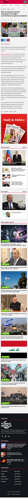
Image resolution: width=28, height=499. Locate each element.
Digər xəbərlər (18, 476)
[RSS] (8, 436)
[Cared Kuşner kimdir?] (6, 214)
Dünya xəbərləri (5, 264)
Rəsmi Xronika (18, 484)
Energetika (3, 481)
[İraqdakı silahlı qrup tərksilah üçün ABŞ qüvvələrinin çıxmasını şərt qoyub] (14, 349)
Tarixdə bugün (18, 481)
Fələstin (4, 9)
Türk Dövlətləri (4, 471)
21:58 (9, 449)
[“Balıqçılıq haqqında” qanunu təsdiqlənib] (6, 177)
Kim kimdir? (17, 473)
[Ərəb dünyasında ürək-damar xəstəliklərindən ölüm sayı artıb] (3, 454)
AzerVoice (9, 54)
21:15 (9, 456)
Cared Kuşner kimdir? (16, 212)
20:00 (9, 463)
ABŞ (12, 9)
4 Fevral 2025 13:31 (5, 20)
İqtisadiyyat (3, 476)
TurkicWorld (7, 44)
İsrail (8, 9)
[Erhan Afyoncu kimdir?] (14, 202)
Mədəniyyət (17, 478)
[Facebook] (2, 436)
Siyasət (2, 473)
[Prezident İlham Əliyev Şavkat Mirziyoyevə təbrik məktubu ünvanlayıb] (14, 158)
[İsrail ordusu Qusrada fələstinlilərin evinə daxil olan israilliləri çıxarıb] (14, 396)
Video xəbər (17, 471)
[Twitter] (5, 436)
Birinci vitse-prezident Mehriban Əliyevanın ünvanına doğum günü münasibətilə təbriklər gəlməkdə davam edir (18, 171)
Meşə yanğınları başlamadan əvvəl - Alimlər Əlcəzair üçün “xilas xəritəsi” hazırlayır (16, 461)
